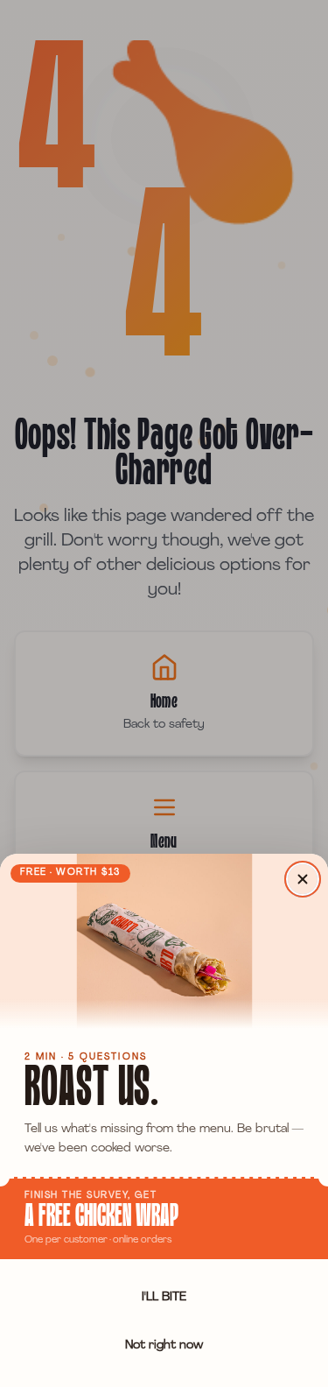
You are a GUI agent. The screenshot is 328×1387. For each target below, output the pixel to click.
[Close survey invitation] (303, 879)
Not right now (164, 1345)
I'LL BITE (164, 1297)
